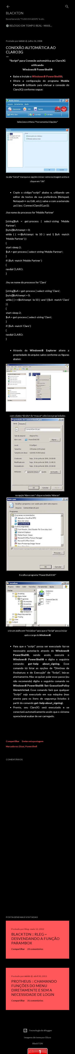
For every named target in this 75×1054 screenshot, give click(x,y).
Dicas (21, 746)
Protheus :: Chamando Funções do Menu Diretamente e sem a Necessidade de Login (34, 988)
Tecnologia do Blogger (40, 1030)
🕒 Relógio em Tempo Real (24, 25)
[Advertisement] (37, 881)
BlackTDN (14, 13)
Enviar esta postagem (32, 741)
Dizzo (48, 1037)
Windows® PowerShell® (47, 76)
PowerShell (31, 746)
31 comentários (35, 1000)
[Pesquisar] (67, 5)
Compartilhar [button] (12, 741)
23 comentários (35, 949)
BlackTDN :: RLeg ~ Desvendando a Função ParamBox (35, 938)
